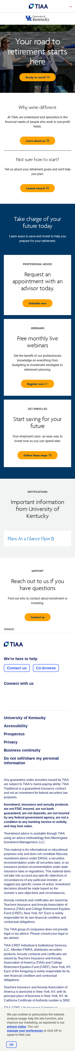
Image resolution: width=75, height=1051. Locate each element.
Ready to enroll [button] (41, 78)
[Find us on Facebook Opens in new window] (6, 692)
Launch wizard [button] (40, 189)
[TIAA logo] (38, 6)
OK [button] (11, 1045)
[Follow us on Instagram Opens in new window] (13, 692)
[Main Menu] (6, 6)
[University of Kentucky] (37, 18)
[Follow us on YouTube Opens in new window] (28, 692)
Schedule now (37, 303)
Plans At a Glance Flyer (33, 540)
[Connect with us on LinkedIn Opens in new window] (20, 692)
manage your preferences (25, 1030)
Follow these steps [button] (41, 456)
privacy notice (16, 1026)
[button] (70, 6)
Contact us (37, 617)
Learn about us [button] (40, 142)
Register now (40, 385)
